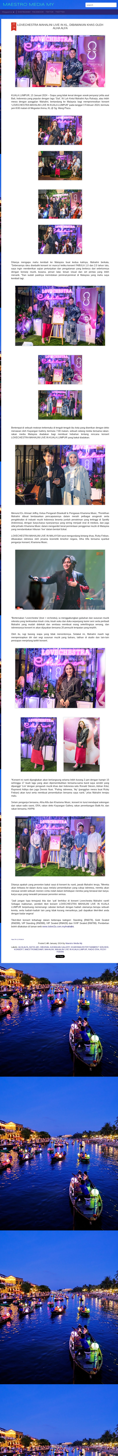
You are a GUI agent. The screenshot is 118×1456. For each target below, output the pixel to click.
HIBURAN (44, 947)
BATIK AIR (34, 947)
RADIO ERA (93, 949)
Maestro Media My (74, 943)
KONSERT (19, 949)
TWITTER (60, 12)
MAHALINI (49, 949)
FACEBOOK (38, 12)
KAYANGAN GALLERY (60, 947)
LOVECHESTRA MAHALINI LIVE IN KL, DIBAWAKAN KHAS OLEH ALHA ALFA (60, 26)
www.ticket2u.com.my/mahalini (58, 926)
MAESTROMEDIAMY (34, 949)
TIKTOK (50, 12)
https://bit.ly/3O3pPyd (17, 939)
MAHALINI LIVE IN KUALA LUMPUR (71, 949)
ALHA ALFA (23, 947)
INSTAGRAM (24, 12)
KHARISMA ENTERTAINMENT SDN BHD (90, 947)
